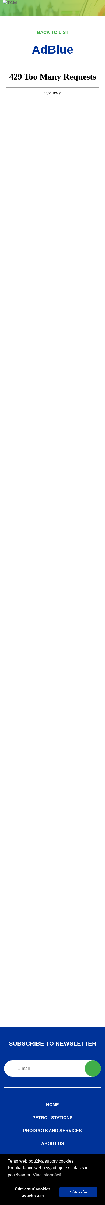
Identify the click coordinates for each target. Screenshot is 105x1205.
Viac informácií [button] (47, 1175)
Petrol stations (52, 1117)
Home (52, 1104)
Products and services (52, 1130)
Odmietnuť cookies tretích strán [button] (32, 1192)
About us (52, 1143)
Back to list (52, 32)
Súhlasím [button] (78, 1192)
